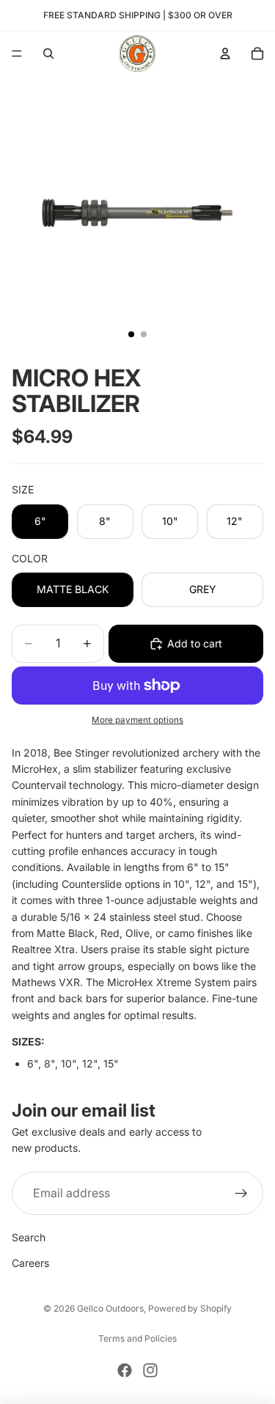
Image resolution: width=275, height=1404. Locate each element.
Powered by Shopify (190, 1308)
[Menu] (17, 53)
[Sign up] (241, 1193)
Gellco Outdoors (110, 1308)
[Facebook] (124, 1370)
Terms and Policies (137, 1338)
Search (28, 1237)
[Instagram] (150, 1370)
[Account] (225, 53)
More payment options (137, 720)
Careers (30, 1263)
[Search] (48, 53)
